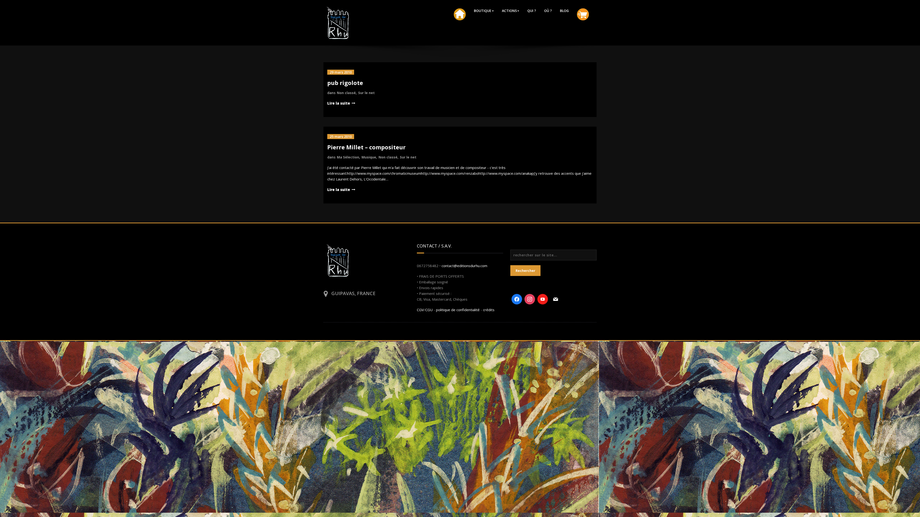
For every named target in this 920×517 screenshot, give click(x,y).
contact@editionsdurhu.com (464, 265)
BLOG (564, 10)
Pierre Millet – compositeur (366, 147)
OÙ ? (548, 10)
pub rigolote (345, 83)
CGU (429, 309)
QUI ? (531, 10)
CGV (420, 309)
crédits (488, 309)
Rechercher (525, 270)
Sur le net (366, 92)
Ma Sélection (348, 157)
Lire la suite (338, 103)
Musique (369, 157)
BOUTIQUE (482, 10)
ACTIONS (509, 10)
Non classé (346, 92)
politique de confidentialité (458, 309)
